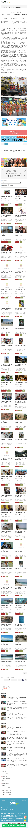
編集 (2, 144)
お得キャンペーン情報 (6, 794)
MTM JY (17, 353)
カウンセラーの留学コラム (7, 787)
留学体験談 (4, 785)
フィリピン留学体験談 (10, 5)
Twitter (5, 807)
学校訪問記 (4, 780)
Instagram (2, 807)
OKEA (3, 316)
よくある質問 (4, 776)
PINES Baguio (18, 390)
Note (7, 807)
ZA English (4, 353)
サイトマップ (10, 809)
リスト (25, 144)
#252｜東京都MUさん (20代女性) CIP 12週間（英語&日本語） (20, 403)
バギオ (23, 390)
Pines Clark (4, 390)
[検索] (16, 677)
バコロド (6, 316)
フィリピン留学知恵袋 (6, 792)
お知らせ (4, 771)
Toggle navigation (26, 2)
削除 (6, 144)
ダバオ (6, 297)
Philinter (17, 297)
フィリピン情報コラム (6, 790)
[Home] (5, 1)
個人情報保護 (4, 809)
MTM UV (3, 576)
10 (25, 679)
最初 (2, 680)
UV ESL (17, 260)
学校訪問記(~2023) (5, 783)
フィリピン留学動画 (6, 778)
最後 (15, 682)
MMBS (3, 484)
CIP (2, 204)
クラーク (5, 204)
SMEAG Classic (4, 223)
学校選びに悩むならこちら (14, 132)
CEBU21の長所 (5, 773)
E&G (2, 297)
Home (3, 5)
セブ (9, 223)
